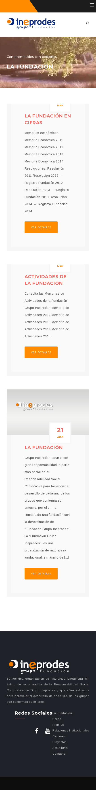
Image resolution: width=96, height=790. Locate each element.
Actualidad (60, 747)
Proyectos (59, 742)
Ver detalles (41, 227)
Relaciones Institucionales (70, 730)
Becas (56, 719)
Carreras (58, 736)
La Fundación (44, 447)
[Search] (87, 23)
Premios (58, 724)
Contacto (58, 753)
